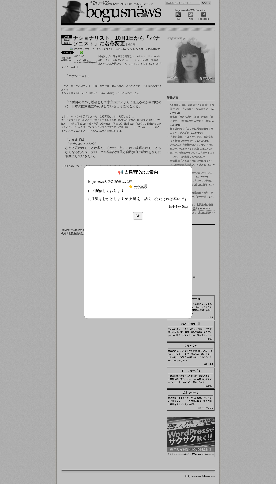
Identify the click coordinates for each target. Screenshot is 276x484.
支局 (132, 199)
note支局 (140, 186)
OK (138, 216)
